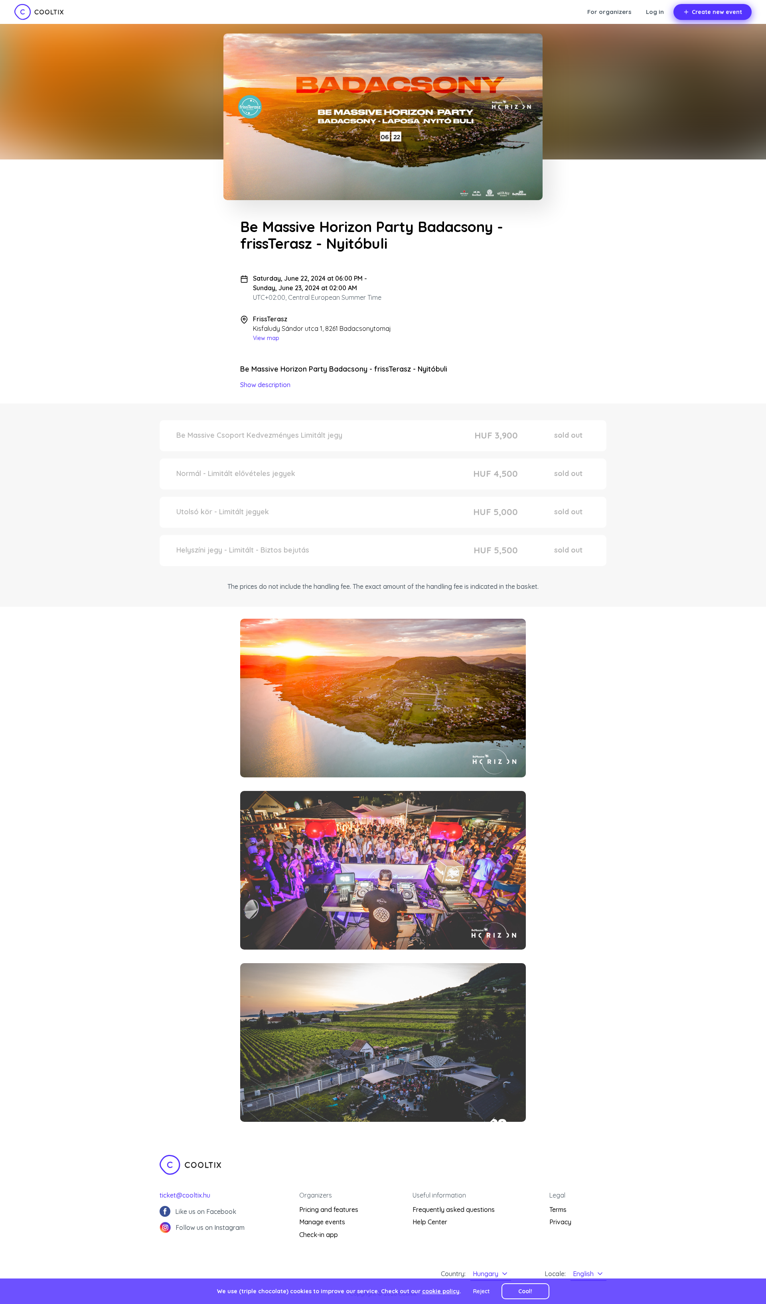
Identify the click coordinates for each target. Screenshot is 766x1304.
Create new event (717, 12)
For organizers (609, 12)
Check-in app (318, 1235)
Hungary (485, 1274)
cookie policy (441, 1291)
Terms (558, 1210)
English (583, 1274)
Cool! (525, 1291)
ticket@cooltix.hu (185, 1195)
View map (266, 338)
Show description (265, 384)
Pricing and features (328, 1210)
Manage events (322, 1222)
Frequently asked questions (454, 1210)
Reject (481, 1291)
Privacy (560, 1222)
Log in (655, 12)
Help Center (430, 1222)
